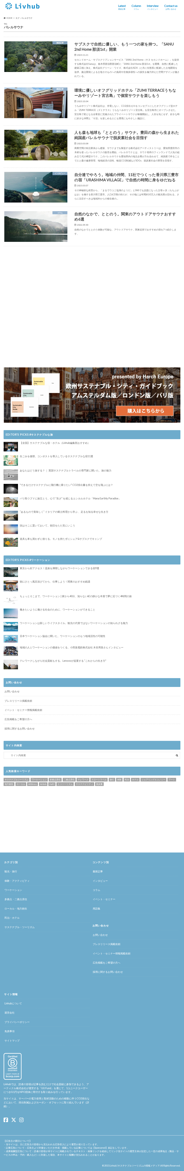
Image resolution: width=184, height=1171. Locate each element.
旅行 (112, 779)
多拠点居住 (55, 779)
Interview (152, 7)
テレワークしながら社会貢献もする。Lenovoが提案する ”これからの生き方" (63, 660)
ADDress (32, 784)
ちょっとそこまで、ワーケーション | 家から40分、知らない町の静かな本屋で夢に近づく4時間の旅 (76, 596)
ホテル (135, 779)
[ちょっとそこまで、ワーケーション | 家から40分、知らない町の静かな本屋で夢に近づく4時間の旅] (11, 600)
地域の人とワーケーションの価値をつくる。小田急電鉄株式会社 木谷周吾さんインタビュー (71, 647)
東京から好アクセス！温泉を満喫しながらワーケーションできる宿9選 (59, 568)
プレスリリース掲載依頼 (18, 700)
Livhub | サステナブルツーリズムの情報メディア (135, 1165)
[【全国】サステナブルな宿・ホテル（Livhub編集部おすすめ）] (11, 446)
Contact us (171, 7)
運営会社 (9, 1012)
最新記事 (98, 871)
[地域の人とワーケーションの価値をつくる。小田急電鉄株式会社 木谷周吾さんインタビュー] (11, 651)
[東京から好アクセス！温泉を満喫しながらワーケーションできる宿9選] (11, 572)
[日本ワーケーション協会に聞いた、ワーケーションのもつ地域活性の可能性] (11, 639)
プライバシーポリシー (17, 1021)
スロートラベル (99, 779)
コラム (96, 889)
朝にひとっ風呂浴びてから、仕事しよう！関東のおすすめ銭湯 (55, 581)
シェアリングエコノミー (153, 779)
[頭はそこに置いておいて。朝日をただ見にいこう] (11, 529)
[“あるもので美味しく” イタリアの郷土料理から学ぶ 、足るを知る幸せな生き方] (11, 516)
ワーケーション (39, 779)
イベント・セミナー (104, 899)
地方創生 (9, 784)
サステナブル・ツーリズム (19, 927)
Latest (122, 7)
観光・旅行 (10, 871)
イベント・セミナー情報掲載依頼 (23, 709)
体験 (119, 779)
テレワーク (83, 779)
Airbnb (43, 784)
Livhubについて (13, 1003)
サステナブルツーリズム (16, 779)
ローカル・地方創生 (15, 908)
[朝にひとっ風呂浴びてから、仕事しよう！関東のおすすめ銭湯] (11, 586)
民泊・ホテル (12, 917)
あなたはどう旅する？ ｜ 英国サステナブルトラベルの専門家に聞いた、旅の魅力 (65, 470)
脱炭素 (99, 784)
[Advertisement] (47, 277)
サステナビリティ (84, 784)
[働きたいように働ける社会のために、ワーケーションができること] (11, 613)
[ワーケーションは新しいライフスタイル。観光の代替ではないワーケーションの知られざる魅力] (11, 626)
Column (136, 7)
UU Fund (46, 1088)
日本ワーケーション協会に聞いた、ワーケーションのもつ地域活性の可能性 (62, 636)
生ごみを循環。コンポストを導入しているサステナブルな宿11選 (56, 456)
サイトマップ (12, 1040)
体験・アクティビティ (17, 880)
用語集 (96, 908)
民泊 (127, 779)
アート (172, 779)
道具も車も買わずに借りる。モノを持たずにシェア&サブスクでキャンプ (61, 538)
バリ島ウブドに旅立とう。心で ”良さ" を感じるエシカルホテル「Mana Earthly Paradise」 (70, 498)
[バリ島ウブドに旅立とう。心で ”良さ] (11, 502)
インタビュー (100, 880)
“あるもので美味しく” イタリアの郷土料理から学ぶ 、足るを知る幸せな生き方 (64, 511)
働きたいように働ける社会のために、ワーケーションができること (57, 609)
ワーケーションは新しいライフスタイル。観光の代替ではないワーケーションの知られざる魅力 (74, 623)
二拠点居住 (69, 779)
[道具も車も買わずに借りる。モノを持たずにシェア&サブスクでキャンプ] (11, 542)
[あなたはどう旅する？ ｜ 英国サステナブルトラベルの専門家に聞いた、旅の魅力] (11, 474)
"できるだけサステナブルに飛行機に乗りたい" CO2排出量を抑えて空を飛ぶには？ (66, 484)
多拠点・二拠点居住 (15, 899)
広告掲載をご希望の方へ (18, 719)
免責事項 (9, 1031)
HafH (51, 784)
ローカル (21, 784)
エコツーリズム (65, 784)
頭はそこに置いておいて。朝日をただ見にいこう (47, 525)
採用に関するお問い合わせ (19, 728)
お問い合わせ (12, 691)
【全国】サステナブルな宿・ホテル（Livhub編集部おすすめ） (55, 442)
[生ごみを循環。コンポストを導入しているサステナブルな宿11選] (11, 460)
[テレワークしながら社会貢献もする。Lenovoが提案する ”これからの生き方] (11, 664)
